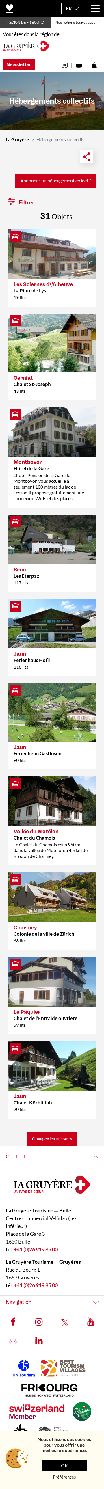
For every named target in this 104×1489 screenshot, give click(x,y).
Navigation (18, 1302)
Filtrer (26, 202)
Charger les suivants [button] (52, 1139)
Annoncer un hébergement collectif (56, 181)
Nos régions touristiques (75, 23)
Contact (15, 1156)
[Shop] (94, 64)
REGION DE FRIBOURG (25, 23)
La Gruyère (17, 139)
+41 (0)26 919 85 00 (36, 1249)
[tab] (52, 1157)
